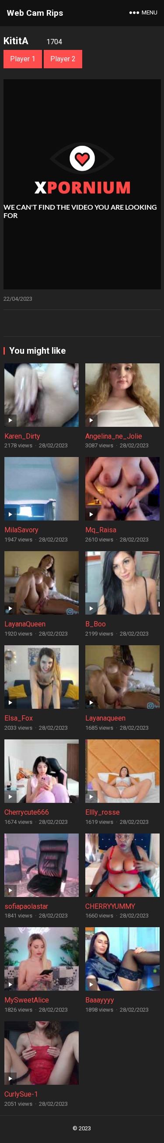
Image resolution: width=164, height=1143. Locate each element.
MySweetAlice (26, 1000)
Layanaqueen (105, 718)
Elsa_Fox (18, 718)
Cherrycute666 (26, 812)
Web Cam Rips (35, 13)
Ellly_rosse (102, 812)
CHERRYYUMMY (110, 906)
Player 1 (22, 59)
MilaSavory (21, 530)
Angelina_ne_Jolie (113, 436)
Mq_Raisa (100, 530)
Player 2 (63, 59)
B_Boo (95, 624)
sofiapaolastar (26, 906)
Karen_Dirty (22, 436)
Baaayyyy (99, 1000)
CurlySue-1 (21, 1094)
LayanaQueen (24, 624)
